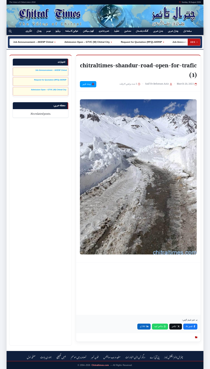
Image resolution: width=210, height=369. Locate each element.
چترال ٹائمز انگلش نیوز (173, 357)
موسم (48, 31)
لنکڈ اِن (142, 326)
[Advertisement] (138, 289)
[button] (10, 31)
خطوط (116, 31)
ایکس (174, 326)
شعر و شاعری (104, 31)
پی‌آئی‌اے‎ (154, 357)
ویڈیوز (57, 31)
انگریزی (29, 31)
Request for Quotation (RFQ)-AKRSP (133, 42)
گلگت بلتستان (142, 31)
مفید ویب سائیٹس (111, 357)
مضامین (127, 31)
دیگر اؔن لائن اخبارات (135, 357)
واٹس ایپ (158, 326)
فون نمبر (94, 357)
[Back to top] (7, 364)
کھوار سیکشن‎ (88, 31)
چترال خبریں (173, 31)
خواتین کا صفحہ (71, 31)
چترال (39, 31)
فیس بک (189, 326)
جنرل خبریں (158, 31)
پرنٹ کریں (86, 84)
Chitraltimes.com (100, 365)
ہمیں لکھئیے (61, 357)
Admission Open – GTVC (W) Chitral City (79, 42)
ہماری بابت (46, 357)
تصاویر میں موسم (78, 357)
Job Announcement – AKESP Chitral (25, 42)
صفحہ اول (187, 31)
